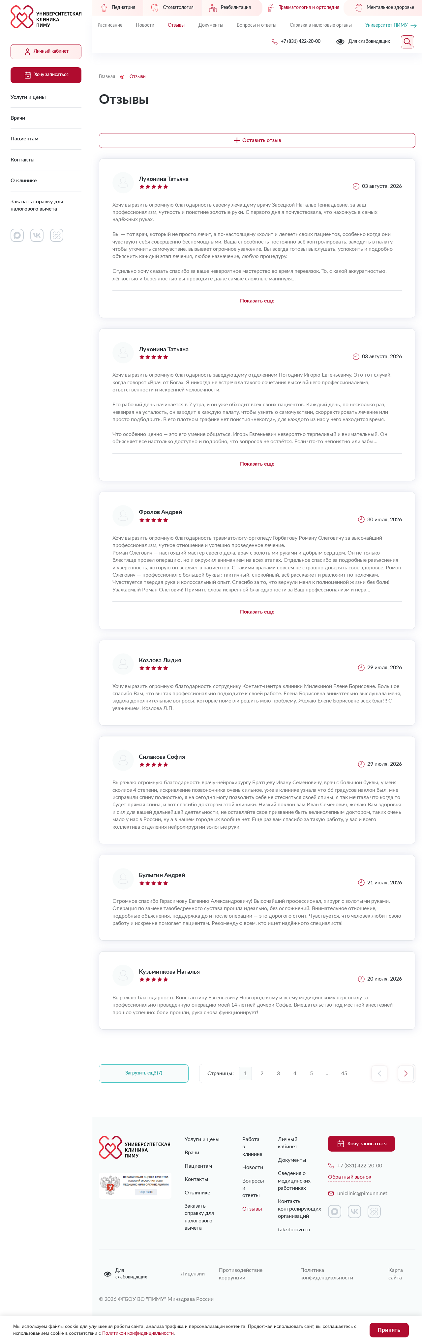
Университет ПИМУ (386, 25)
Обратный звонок (349, 1177)
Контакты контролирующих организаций (293, 1209)
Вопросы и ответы (256, 25)
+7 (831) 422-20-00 (359, 1165)
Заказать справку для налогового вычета (37, 205)
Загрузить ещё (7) (143, 1073)
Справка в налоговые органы (321, 25)
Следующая (406, 1073)
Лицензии (192, 1273)
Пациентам (24, 138)
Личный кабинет (51, 51)
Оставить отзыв (261, 140)
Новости (145, 25)
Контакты (23, 159)
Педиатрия (123, 7)
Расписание (110, 25)
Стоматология (178, 7)
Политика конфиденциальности (326, 1274)
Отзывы (176, 25)
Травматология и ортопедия (309, 7)
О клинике (24, 180)
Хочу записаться (51, 74)
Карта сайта (395, 1274)
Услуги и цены (28, 97)
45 (344, 1073)
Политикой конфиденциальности (138, 1333)
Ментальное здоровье (390, 7)
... (328, 1073)
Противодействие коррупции (240, 1274)
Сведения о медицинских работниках (293, 1181)
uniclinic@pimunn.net (362, 1193)
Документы (210, 25)
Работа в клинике (246, 1147)
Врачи (18, 118)
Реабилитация (236, 7)
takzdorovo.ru (293, 1229)
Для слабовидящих (131, 1273)
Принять (389, 1330)
